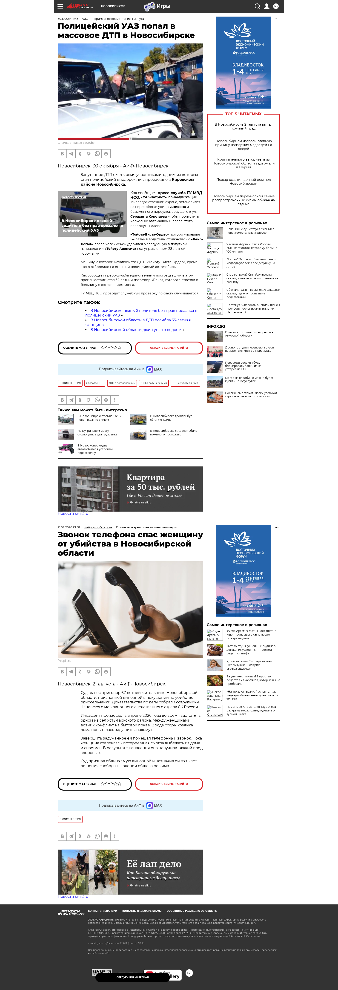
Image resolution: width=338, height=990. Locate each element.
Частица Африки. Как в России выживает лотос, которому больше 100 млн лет (251, 247)
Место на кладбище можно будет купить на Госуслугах (249, 379)
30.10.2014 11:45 (68, 18)
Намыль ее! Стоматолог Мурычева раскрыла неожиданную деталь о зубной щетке (251, 710)
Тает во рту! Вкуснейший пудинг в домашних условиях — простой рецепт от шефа (250, 649)
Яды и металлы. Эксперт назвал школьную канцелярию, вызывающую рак (249, 664)
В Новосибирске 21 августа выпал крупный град (243, 126)
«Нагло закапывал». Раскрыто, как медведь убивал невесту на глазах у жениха (252, 695)
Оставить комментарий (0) (169, 347)
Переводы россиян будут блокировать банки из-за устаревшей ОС (243, 366)
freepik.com (66, 660)
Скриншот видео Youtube (76, 142)
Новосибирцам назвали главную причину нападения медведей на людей (243, 145)
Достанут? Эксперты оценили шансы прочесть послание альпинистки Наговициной (253, 308)
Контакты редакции (102, 910)
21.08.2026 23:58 (69, 527)
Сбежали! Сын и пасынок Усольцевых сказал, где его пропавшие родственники (253, 293)
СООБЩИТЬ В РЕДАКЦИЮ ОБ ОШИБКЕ (192, 910)
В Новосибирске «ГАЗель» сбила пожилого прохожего (173, 432)
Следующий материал (133, 977)
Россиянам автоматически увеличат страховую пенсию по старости (251, 394)
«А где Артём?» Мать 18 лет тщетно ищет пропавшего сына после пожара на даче (251, 634)
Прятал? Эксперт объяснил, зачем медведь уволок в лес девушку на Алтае (250, 263)
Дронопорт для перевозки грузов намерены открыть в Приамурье (249, 349)
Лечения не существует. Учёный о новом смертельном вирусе (250, 230)
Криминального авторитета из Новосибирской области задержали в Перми (243, 163)
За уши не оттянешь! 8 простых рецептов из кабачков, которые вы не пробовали (253, 680)
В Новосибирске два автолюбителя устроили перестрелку (95, 449)
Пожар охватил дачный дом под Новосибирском (243, 182)
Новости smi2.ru (73, 513)
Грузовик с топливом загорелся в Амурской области (249, 334)
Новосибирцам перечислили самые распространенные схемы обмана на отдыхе (243, 200)
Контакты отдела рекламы (141, 910)
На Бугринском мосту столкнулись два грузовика (97, 432)
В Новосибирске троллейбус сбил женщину (171, 417)
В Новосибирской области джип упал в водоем (135, 330)
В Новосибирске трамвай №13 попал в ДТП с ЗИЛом (99, 417)
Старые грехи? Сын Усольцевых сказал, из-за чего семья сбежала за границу (252, 278)
